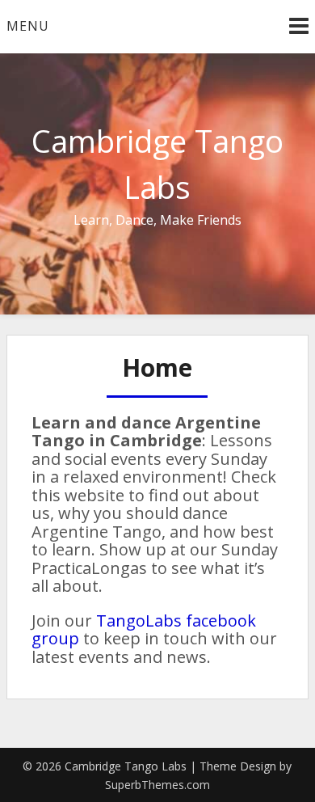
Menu (27, 26)
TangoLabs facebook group (144, 630)
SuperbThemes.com (157, 784)
